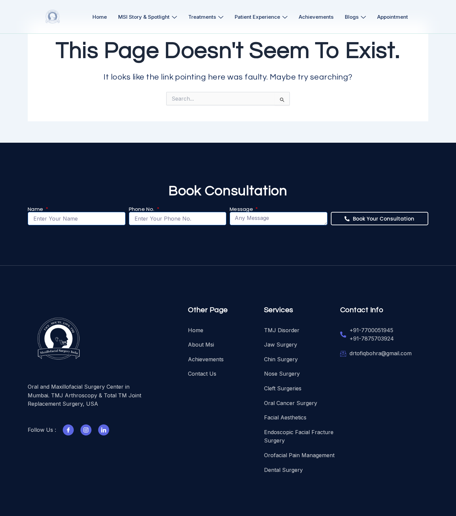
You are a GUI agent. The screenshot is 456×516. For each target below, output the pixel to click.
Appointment (392, 17)
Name (36, 209)
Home (99, 17)
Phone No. (142, 209)
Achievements (316, 17)
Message (242, 209)
